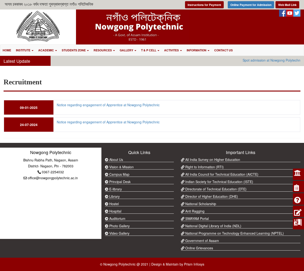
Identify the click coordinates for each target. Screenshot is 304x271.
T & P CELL (149, 50)
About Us (115, 159)
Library (114, 196)
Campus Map (118, 174)
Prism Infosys (194, 264)
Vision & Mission (121, 167)
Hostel (113, 203)
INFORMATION (197, 50)
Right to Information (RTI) (204, 167)
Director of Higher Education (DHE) (211, 196)
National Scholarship (200, 203)
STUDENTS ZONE (74, 50)
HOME (7, 50)
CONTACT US (223, 50)
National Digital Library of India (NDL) (212, 225)
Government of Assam (201, 240)
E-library (115, 189)
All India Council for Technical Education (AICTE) (221, 174)
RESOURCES (103, 50)
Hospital (114, 211)
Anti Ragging (194, 211)
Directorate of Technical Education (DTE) (215, 189)
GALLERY (127, 50)
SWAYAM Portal (196, 218)
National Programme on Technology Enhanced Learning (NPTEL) (234, 233)
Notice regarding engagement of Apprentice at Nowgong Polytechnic (108, 104)
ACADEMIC (46, 50)
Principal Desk (119, 181)
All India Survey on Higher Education (212, 159)
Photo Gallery (119, 225)
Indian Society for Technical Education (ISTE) (218, 181)
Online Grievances (198, 248)
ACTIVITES (172, 50)
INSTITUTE (23, 50)
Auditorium (116, 218)
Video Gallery (118, 233)
